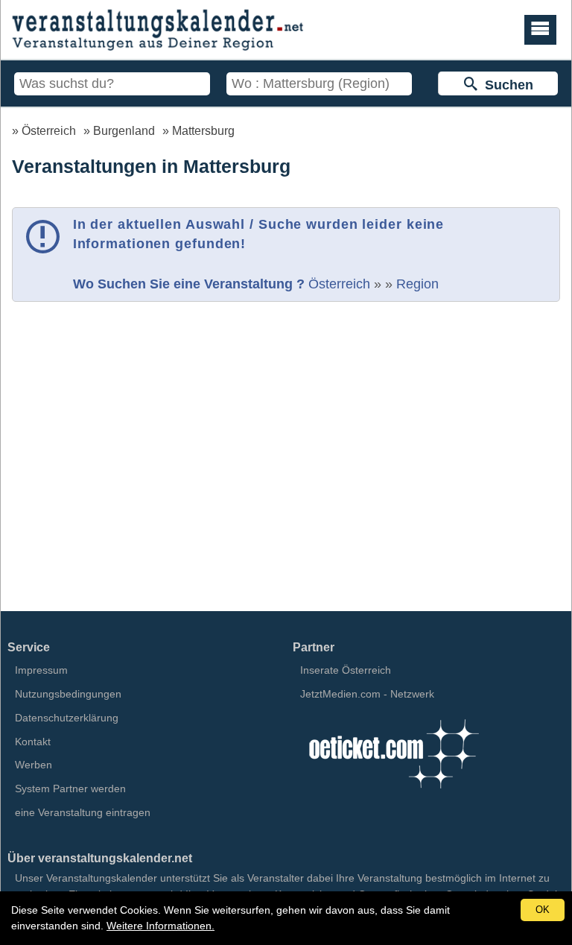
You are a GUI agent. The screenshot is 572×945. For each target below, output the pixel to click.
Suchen (505, 85)
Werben (33, 765)
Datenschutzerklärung (66, 718)
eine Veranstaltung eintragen (82, 812)
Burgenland (124, 130)
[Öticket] (393, 793)
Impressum (41, 670)
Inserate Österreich (345, 670)
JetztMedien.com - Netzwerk (367, 694)
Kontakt (33, 742)
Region (417, 283)
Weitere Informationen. (160, 926)
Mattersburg (203, 130)
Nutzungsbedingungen (68, 694)
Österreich (49, 130)
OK (543, 909)
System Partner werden (70, 788)
